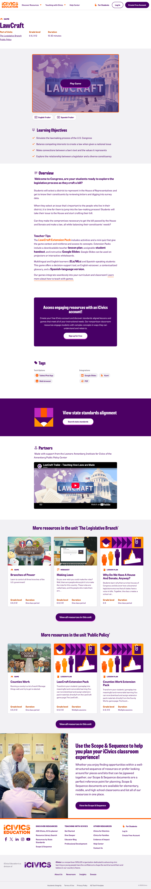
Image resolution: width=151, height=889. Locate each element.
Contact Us (98, 848)
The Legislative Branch (11, 35)
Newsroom (71, 874)
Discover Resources (30, 5)
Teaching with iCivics (54, 5)
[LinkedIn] (17, 839)
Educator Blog (71, 839)
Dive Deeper (70, 835)
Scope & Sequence (44, 846)
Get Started (70, 831)
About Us (58, 874)
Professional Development (76, 843)
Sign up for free (75, 335)
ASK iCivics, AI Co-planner (47, 831)
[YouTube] (28, 839)
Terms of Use (69, 885)
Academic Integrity (54, 885)
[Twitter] (11, 839)
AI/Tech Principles (97, 885)
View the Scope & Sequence (92, 805)
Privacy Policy (82, 885)
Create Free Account (137, 5)
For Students (103, 5)
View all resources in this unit (75, 617)
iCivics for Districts (101, 831)
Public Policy (6, 39)
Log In (117, 5)
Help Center (75, 5)
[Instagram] (23, 839)
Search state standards (78, 421)
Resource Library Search (46, 835)
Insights (82, 874)
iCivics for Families (101, 835)
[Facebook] (6, 839)
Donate (93, 874)
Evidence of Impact (101, 839)
